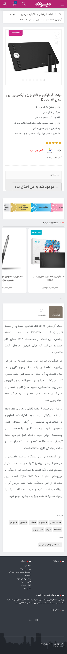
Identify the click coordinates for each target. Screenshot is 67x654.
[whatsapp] (30, 620)
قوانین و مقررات (26, 582)
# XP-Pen (57, 529)
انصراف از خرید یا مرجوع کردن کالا (19, 572)
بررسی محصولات (25, 569)
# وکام (48, 529)
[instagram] (36, 620)
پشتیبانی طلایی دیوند (24, 578)
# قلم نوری (43, 522)
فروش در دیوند (26, 585)
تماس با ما (27, 588)
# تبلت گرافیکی (55, 522)
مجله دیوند (27, 566)
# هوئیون (13, 522)
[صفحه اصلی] (60, 14)
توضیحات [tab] (55, 315)
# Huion (33, 522)
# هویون (23, 522)
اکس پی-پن (37, 150)
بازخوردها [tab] (42, 315)
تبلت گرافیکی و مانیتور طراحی (37, 14)
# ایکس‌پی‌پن (38, 529)
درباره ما (28, 575)
